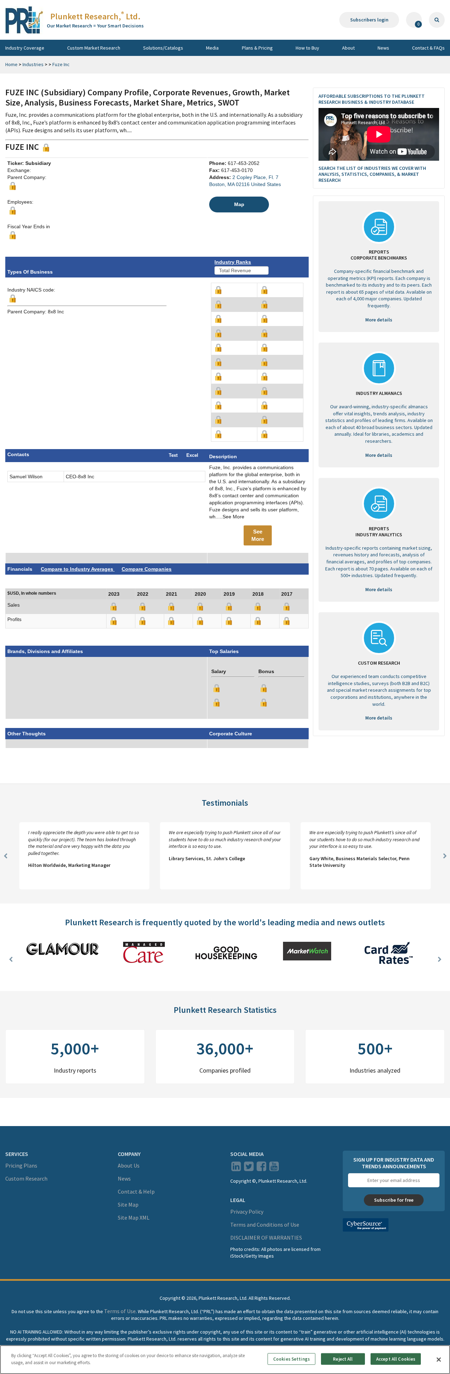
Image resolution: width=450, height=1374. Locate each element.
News (383, 48)
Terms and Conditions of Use (264, 1224)
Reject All (343, 1359)
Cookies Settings (291, 1359)
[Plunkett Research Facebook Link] (261, 1168)
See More (257, 535)
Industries (33, 64)
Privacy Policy (246, 1211)
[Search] (437, 20)
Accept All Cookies (395, 1359)
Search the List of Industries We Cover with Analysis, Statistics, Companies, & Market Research (372, 174)
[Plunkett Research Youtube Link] (274, 1168)
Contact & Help (136, 1191)
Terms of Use (120, 1311)
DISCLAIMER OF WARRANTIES (266, 1237)
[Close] (438, 1359)
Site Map (128, 1204)
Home (11, 64)
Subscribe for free (393, 1200)
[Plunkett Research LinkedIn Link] (236, 1168)
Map (239, 204)
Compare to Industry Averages (78, 569)
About (348, 48)
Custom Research (26, 1178)
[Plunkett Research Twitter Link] (249, 1168)
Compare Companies (147, 569)
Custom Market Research (93, 48)
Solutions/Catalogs (163, 48)
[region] (225, 1359)
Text (173, 455)
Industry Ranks (232, 262)
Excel (192, 455)
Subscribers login (369, 20)
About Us (129, 1165)
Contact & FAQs (428, 48)
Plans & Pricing (257, 48)
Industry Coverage (24, 48)
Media (212, 48)
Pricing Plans (21, 1165)
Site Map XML (133, 1217)
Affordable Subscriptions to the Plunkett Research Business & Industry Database (372, 99)
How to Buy (307, 48)
